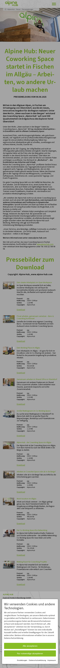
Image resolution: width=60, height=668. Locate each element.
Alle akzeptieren (30, 646)
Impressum (51, 660)
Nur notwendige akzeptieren (30, 653)
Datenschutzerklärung (37, 660)
